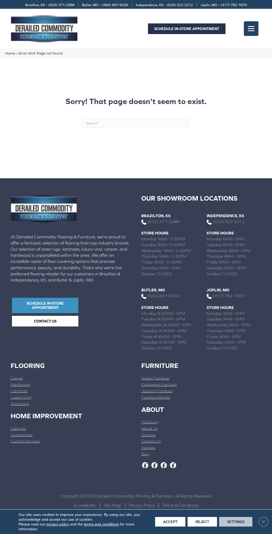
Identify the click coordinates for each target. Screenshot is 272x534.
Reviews (148, 447)
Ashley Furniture (155, 378)
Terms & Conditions (181, 505)
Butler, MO (153, 290)
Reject (202, 522)
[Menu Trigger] (251, 28)
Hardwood (20, 384)
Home (10, 53)
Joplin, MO (218, 290)
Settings (235, 522)
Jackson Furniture (156, 390)
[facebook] (145, 465)
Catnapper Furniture (159, 384)
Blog (145, 454)
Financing (150, 422)
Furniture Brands (155, 397)
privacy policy (57, 524)
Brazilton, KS (156, 215)
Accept (170, 522)
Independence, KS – (164, 5)
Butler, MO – (105, 5)
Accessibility (84, 505)
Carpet (17, 378)
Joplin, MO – (224, 5)
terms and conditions (101, 524)
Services (148, 434)
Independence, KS (225, 215)
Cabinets (18, 428)
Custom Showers (25, 441)
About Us (149, 428)
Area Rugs (20, 403)
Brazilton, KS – (49, 5)
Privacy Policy (142, 505)
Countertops (21, 434)
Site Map (112, 505)
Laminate (19, 390)
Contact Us (151, 441)
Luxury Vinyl (21, 397)
